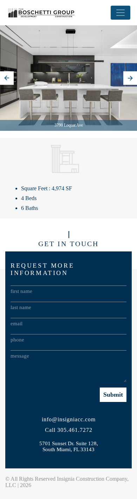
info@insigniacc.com (69, 419)
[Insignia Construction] (42, 12)
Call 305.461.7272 (68, 430)
